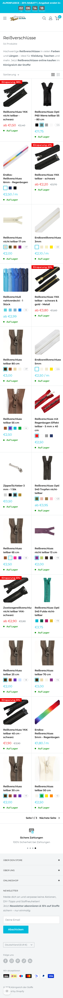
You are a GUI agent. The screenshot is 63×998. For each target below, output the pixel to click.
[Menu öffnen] (4, 18)
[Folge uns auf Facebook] (5, 961)
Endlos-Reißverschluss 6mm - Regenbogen (15, 178)
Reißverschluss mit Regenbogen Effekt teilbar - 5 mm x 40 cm (47, 424)
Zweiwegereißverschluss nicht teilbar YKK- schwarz (15, 611)
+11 (26, 796)
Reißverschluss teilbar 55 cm (12, 420)
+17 (26, 247)
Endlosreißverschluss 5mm (47, 361)
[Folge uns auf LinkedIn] (30, 961)
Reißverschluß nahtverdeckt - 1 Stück (13, 300)
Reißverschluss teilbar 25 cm (12, 672)
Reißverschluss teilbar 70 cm (44, 672)
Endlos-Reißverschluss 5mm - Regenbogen (47, 733)
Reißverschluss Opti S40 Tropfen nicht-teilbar (47, 489)
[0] (57, 18)
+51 (57, 247)
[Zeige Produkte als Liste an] (58, 74)
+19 (57, 558)
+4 (26, 428)
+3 (57, 796)
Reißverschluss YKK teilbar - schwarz (47, 176)
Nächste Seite (47, 817)
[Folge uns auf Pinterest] (18, 961)
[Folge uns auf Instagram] (11, 961)
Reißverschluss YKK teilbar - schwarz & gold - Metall (47, 300)
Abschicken (16, 929)
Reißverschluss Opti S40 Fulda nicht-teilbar (47, 611)
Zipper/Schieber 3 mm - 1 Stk (14, 487)
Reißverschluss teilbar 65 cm (12, 550)
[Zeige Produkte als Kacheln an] (53, 74)
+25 (57, 498)
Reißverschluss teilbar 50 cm (44, 788)
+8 (26, 558)
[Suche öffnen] (44, 18)
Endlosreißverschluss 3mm (47, 239)
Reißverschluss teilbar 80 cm (12, 361)
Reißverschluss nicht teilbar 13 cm (46, 550)
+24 (58, 125)
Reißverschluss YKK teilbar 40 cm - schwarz (15, 733)
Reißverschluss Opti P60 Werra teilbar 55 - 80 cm (47, 115)
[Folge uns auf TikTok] (24, 961)
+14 (57, 680)
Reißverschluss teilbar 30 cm (12, 788)
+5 (26, 310)
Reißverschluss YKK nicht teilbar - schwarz (15, 115)
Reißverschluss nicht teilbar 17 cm (14, 239)
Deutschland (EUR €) (16, 945)
